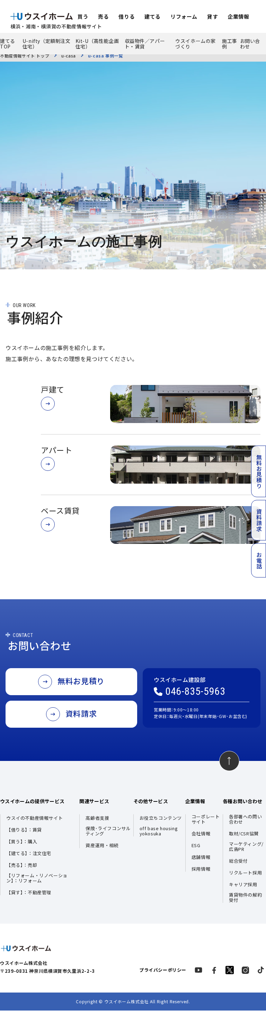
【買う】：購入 (21, 841)
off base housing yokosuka (159, 831)
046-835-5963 (195, 691)
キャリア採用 (243, 884)
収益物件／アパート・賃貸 (145, 43)
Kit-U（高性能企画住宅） (97, 43)
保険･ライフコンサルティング (108, 831)
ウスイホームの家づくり (195, 43)
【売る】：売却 (21, 865)
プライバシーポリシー (162, 970)
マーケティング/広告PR (246, 847)
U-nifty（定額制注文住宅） (47, 43)
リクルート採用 (245, 873)
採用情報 (201, 869)
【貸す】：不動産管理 (28, 892)
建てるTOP (7, 43)
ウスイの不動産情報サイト (34, 818)
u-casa (68, 56)
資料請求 (259, 520)
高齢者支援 (97, 818)
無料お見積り (259, 471)
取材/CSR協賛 (244, 833)
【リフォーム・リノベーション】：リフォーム (37, 878)
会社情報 (201, 833)
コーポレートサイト (206, 819)
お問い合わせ (250, 43)
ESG (196, 845)
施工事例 (229, 43)
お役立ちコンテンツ (161, 818)
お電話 (259, 560)
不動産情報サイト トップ (24, 56)
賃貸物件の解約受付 (245, 897)
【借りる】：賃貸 (24, 830)
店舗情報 (201, 857)
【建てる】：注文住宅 (28, 853)
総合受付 (238, 861)
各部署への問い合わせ (245, 819)
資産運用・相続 (102, 845)
